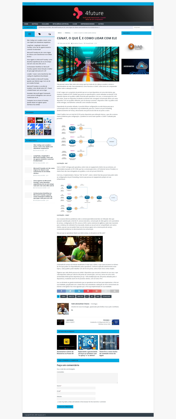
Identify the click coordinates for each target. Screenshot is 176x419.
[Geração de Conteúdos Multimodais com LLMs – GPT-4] (39, 132)
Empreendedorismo (88, 24)
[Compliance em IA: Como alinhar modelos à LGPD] (31, 132)
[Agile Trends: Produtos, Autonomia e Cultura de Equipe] (39, 126)
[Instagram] (152, 3)
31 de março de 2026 (40, 163)
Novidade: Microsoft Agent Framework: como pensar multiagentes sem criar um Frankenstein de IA (39, 95)
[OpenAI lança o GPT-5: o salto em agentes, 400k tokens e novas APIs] (47, 120)
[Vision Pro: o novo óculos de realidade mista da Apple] (109, 342)
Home (26, 24)
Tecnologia (106, 296)
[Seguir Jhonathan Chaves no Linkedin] (72, 310)
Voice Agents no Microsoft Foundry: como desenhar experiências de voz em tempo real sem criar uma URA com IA (39, 62)
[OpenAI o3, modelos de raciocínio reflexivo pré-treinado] (47, 132)
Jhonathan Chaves (77, 43)
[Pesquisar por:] (142, 27)
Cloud (75, 24)
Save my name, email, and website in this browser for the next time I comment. (82, 402)
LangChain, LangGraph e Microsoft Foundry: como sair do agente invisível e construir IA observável (39, 47)
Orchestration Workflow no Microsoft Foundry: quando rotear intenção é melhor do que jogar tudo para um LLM (39, 69)
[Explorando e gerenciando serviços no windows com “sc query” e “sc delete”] (88, 342)
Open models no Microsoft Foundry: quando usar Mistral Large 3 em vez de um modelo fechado (38, 81)
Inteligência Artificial (61, 24)
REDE (98, 296)
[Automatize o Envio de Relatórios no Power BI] (67, 342)
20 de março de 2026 (40, 175)
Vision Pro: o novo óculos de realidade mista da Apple (108, 353)
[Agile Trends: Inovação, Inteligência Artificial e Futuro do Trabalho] (31, 126)
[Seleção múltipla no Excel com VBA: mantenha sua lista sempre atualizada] (39, 120)
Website (59, 396)
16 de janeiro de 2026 (40, 200)
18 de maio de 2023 (64, 43)
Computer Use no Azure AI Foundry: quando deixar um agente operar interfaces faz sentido (37, 102)
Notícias (35, 24)
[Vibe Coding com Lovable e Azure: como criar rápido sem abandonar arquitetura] (28, 147)
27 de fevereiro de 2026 (40, 187)
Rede (91, 43)
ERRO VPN (80, 296)
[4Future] (88, 21)
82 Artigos (94, 304)
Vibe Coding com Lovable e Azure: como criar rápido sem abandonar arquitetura (43, 146)
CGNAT (64, 296)
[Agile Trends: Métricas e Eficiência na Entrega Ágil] (47, 126)
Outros (101, 24)
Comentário (60, 372)
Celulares (45, 24)
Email (58, 391)
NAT (92, 296)
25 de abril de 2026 (39, 150)
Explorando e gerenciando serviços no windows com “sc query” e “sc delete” (87, 353)
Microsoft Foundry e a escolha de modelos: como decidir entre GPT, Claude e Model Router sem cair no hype (39, 88)
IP (87, 296)
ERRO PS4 (71, 296)
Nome (59, 386)
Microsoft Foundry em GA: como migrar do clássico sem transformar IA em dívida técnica (39, 54)
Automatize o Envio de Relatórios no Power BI (65, 353)
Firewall (88, 43)
